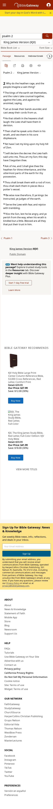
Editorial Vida (11, 724)
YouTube (9, 776)
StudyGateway (12, 708)
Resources (19, 55)
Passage (7, 55)
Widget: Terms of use (16, 689)
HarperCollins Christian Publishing (23, 716)
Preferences (11, 795)
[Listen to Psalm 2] (39, 65)
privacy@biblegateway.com (15, 585)
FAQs (7, 648)
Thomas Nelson (13, 728)
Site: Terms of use (14, 685)
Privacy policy (12, 668)
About (7, 605)
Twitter (8, 771)
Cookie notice (12, 681)
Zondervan (10, 736)
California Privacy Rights (18, 672)
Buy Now (15, 400)
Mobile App (10, 617)
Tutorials (9, 652)
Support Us (10, 633)
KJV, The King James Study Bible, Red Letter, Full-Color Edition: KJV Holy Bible (26, 436)
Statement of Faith (14, 613)
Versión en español (15, 791)
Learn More (14, 290)
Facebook (9, 755)
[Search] (47, 36)
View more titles (26, 469)
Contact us (10, 664)
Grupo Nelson (12, 720)
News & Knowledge (15, 609)
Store (7, 621)
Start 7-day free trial (19, 282)
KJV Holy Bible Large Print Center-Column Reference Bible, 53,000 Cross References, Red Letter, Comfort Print (26, 377)
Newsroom (10, 629)
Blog (6, 625)
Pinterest (9, 763)
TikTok (8, 767)
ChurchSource (12, 712)
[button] (49, 5)
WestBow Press (13, 732)
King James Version (21, 248)
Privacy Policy (12, 583)
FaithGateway (12, 704)
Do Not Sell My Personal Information (26, 677)
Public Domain (18, 254)
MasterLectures (13, 740)
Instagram (10, 759)
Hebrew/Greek (35, 55)
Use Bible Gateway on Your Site (21, 656)
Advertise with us (14, 660)
